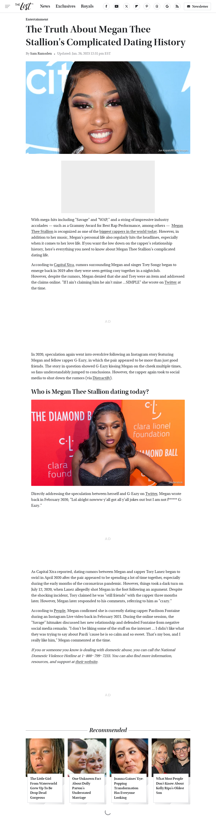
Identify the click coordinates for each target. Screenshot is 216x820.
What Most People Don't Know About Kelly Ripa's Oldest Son (170, 786)
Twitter (171, 282)
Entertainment (37, 19)
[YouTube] (116, 6)
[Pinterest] (146, 6)
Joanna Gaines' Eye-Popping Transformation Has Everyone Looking (129, 788)
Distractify (101, 378)
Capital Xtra (64, 265)
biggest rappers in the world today (128, 231)
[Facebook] (106, 6)
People (59, 611)
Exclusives (66, 6)
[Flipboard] (136, 6)
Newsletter (200, 6)
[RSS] (177, 6)
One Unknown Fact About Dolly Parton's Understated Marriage (86, 788)
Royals (87, 6)
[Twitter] (126, 6)
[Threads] (157, 6)
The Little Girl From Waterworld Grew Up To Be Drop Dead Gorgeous (43, 788)
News (45, 6)
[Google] (167, 6)
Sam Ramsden (41, 53)
